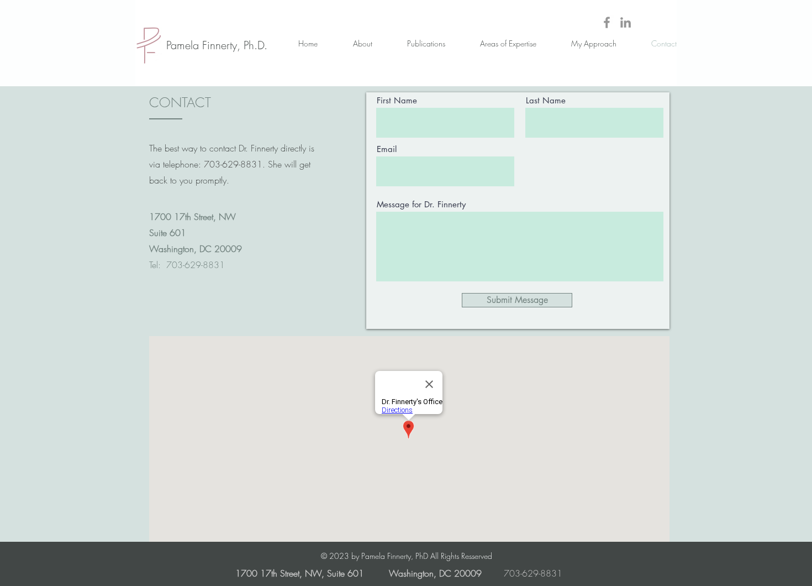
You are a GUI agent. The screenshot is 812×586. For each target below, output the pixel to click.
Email (387, 149)
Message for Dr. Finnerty (421, 204)
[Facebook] (606, 22)
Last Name (546, 100)
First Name (397, 100)
